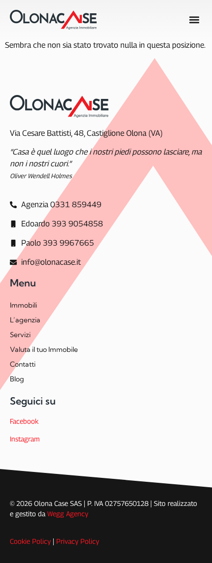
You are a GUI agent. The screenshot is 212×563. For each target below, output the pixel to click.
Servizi (20, 334)
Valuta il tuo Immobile (44, 349)
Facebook (24, 421)
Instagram (25, 439)
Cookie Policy (30, 541)
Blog (17, 379)
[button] (194, 19)
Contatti (22, 364)
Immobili (23, 305)
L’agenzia (25, 319)
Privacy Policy (77, 541)
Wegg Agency (67, 513)
